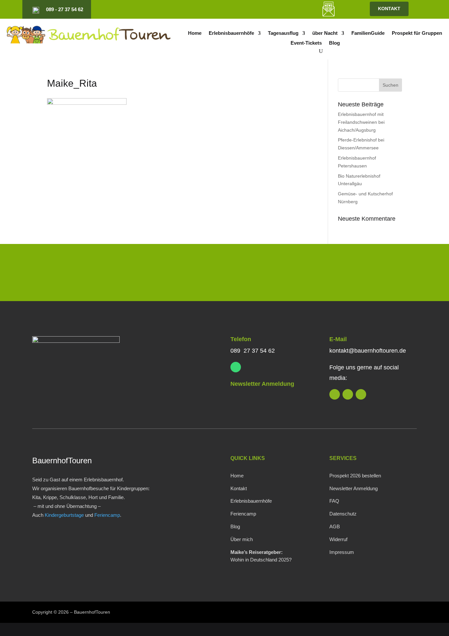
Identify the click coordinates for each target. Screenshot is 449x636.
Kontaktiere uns (373, 274)
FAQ (334, 501)
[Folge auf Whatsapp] (235, 367)
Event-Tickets (306, 43)
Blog (334, 43)
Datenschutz (343, 513)
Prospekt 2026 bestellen (355, 475)
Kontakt (238, 488)
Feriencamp (107, 515)
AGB (334, 526)
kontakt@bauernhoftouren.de (367, 350)
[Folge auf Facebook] (283, 9)
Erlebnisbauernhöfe (231, 33)
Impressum (341, 552)
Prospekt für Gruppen (417, 33)
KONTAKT (389, 8)
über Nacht (325, 33)
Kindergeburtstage (64, 515)
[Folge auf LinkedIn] (261, 9)
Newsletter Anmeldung (262, 384)
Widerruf (338, 539)
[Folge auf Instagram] (272, 9)
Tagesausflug (283, 33)
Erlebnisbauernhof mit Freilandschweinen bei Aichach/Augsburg (361, 122)
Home (194, 33)
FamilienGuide (368, 33)
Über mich (241, 539)
